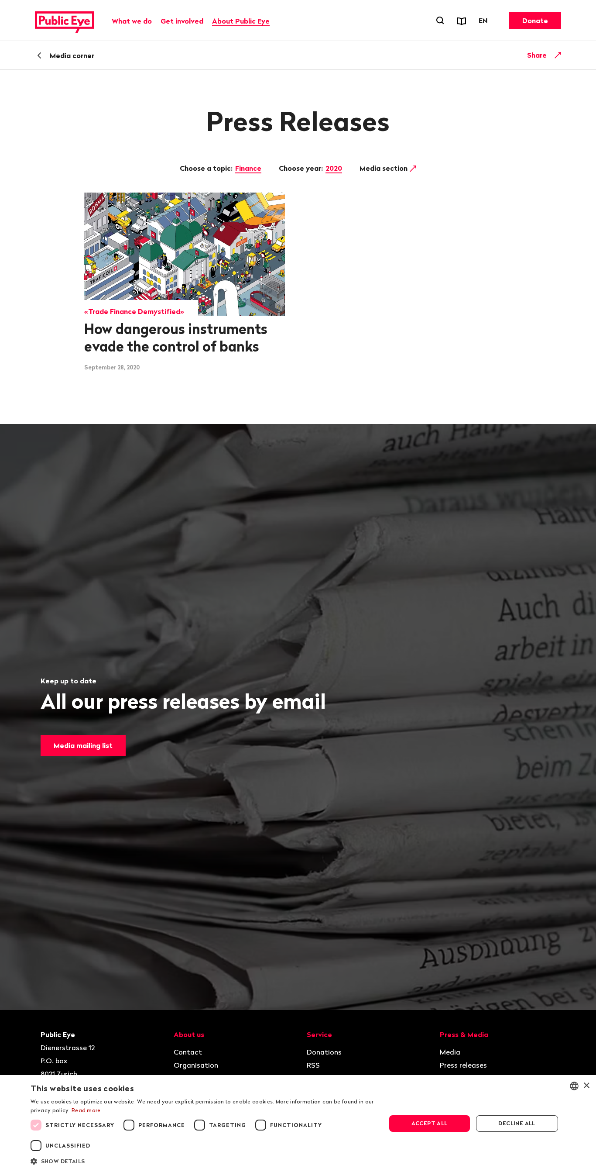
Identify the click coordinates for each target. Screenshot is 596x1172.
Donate (535, 20)
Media (450, 1052)
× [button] (586, 1085)
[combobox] (574, 1086)
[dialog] (298, 1123)
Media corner (72, 55)
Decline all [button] (516, 1123)
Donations (324, 1052)
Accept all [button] (429, 1123)
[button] (203, 1160)
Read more (86, 1110)
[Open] (558, 55)
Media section (384, 168)
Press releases (463, 1065)
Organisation (196, 1065)
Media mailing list (83, 745)
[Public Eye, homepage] (64, 20)
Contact (188, 1052)
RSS (313, 1065)
